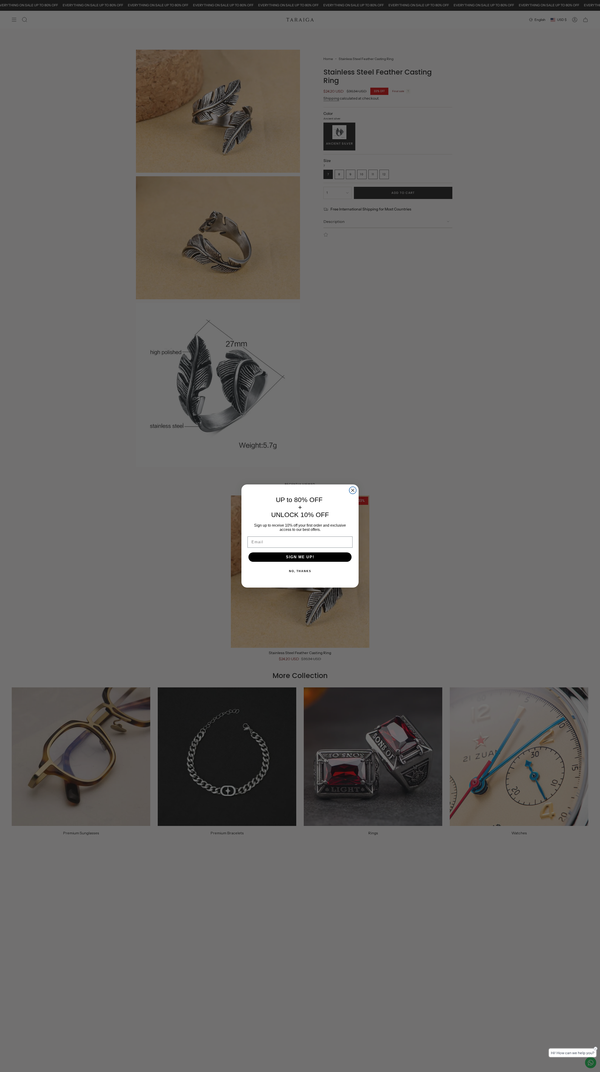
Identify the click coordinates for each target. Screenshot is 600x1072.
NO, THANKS (300, 571)
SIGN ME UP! (300, 557)
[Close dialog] (352, 490)
